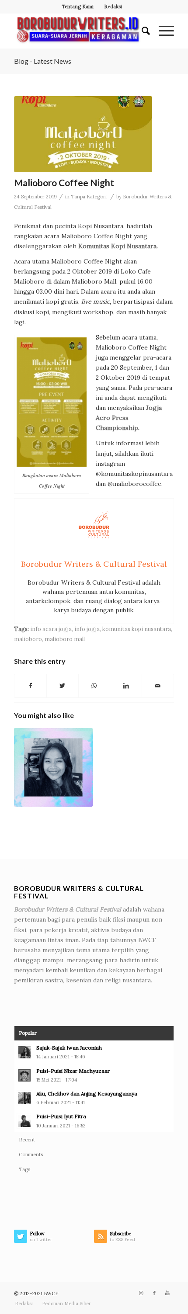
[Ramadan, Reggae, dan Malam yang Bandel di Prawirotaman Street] (53, 767)
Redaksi (113, 6)
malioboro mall (65, 638)
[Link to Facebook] (154, 1293)
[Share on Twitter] (62, 685)
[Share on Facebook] (30, 685)
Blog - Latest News (42, 61)
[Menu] (162, 31)
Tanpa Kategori (89, 197)
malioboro (28, 638)
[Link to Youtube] (167, 1293)
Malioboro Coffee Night (64, 182)
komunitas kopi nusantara (136, 628)
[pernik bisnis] (83, 134)
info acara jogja (51, 628)
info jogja (87, 628)
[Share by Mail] (158, 685)
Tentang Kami (78, 6)
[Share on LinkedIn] (126, 685)
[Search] (141, 31)
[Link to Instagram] (141, 1293)
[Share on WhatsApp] (94, 685)
